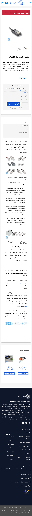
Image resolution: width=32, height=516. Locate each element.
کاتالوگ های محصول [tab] (23, 132)
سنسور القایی (19, 88)
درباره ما (11, 440)
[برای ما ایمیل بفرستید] (26, 423)
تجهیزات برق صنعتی (24, 446)
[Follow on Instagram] (29, 423)
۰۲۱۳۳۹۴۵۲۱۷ (25, 474)
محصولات (11, 448)
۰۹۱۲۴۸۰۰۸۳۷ (25, 478)
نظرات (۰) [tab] (26, 136)
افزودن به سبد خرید (13, 104)
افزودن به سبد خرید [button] (23, 373)
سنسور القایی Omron (18, 13)
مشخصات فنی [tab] (25, 125)
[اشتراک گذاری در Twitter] (17, 108)
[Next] (5, 32)
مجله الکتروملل (15, 507)
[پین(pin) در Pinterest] (13, 108)
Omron (24, 92)
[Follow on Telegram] (23, 423)
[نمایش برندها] (23, 78)
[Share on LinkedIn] (10, 108)
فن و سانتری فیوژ (25, 450)
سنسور (11, 12)
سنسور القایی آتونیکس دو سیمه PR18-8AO (9, 368)
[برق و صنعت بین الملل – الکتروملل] (16, 2)
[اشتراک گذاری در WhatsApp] (21, 108)
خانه (28, 12)
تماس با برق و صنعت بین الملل (15, 283)
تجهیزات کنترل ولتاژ (24, 442)
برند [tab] (27, 129)
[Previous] (25, 32)
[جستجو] (29, 3)
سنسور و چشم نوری (20, 12)
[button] (26, 3)
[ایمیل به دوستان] (15, 108)
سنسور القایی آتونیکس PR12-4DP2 (23, 368)
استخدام (9, 507)
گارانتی (12, 459)
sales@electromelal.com (22, 482)
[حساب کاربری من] (6, 3)
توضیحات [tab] (26, 122)
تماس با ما (11, 444)
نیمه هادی (27, 453)
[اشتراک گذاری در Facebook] (19, 108)
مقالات (12, 437)
